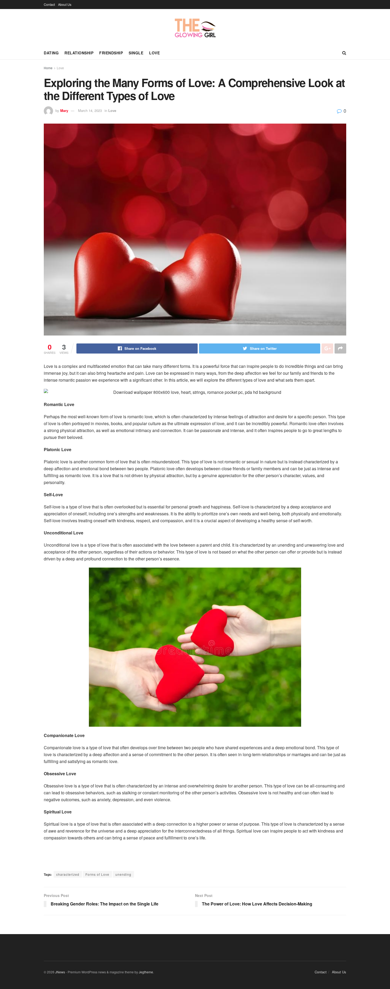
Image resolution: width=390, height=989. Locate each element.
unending (123, 874)
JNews (60, 972)
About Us (64, 4)
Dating (51, 52)
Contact (49, 4)
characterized (67, 874)
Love (154, 52)
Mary (64, 110)
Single (136, 52)
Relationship (78, 52)
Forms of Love (97, 874)
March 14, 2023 (90, 110)
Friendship (111, 52)
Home (48, 68)
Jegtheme (146, 972)
